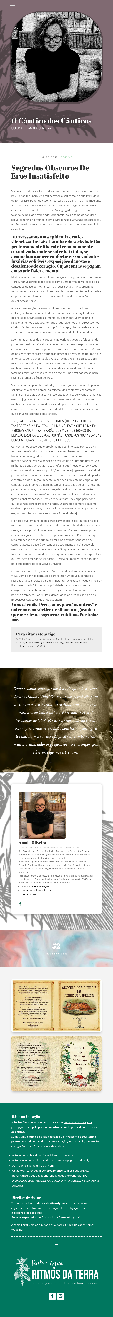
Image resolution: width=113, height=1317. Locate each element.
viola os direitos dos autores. (46, 1225)
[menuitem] (12, 5)
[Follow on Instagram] (60, 1296)
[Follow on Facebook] (52, 1296)
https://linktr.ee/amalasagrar (35, 886)
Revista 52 (67, 157)
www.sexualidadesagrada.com (36, 890)
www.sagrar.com (29, 894)
